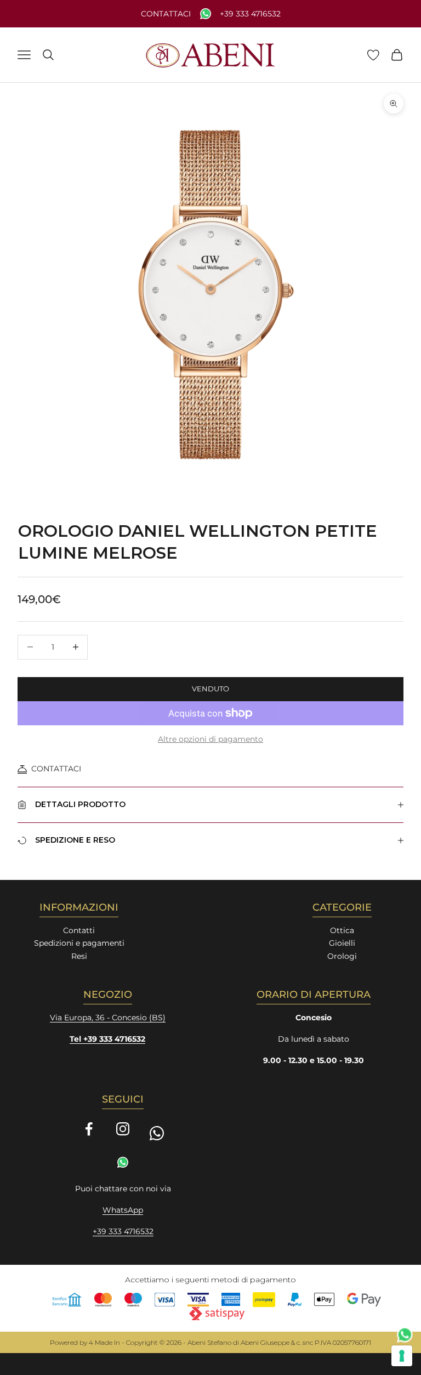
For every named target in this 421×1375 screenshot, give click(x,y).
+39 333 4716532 (250, 14)
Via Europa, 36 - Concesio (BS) (108, 1017)
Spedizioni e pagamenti (79, 943)
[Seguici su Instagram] (123, 1129)
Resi (79, 956)
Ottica (342, 930)
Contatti (79, 930)
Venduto (210, 688)
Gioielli (342, 943)
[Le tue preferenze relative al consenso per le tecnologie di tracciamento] (401, 1355)
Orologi (342, 956)
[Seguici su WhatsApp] (157, 1133)
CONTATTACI (56, 768)
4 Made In (104, 1342)
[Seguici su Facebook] (89, 1129)
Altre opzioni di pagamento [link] (210, 739)
